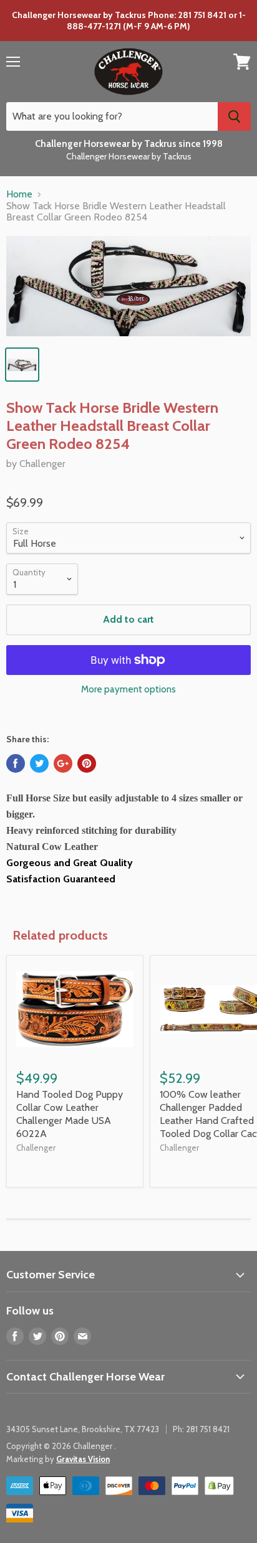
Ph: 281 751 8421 (201, 1429)
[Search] (234, 116)
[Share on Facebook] (15, 763)
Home (19, 194)
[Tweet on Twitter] (39, 763)
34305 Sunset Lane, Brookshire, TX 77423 (82, 1429)
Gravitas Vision (83, 1459)
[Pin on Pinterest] (86, 763)
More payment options (128, 689)
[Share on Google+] (63, 763)
